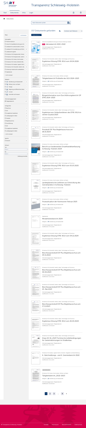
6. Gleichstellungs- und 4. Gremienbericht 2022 (60, 355)
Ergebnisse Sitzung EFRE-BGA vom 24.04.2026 (60, 61)
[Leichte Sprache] (73, 12)
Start (5, 12)
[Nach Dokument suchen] (68, 22)
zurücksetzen (23, 35)
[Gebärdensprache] (80, 12)
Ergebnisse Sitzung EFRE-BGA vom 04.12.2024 (60, 236)
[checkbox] (5, 41)
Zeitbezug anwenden (22, 156)
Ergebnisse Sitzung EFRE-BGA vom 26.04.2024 (60, 321)
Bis (5, 151)
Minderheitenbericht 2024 (52, 219)
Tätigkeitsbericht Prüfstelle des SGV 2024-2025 (60, 78)
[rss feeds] (59, 31)
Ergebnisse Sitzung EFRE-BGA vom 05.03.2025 (60, 165)
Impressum (55, 424)
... (58, 393)
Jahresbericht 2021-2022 (55, 44)
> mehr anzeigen (9, 75)
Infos (24, 12)
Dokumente (14, 12)
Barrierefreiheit (66, 424)
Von (6, 147)
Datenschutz (78, 424)
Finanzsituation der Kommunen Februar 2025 (59, 201)
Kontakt (46, 424)
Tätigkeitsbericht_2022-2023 (53, 376)
